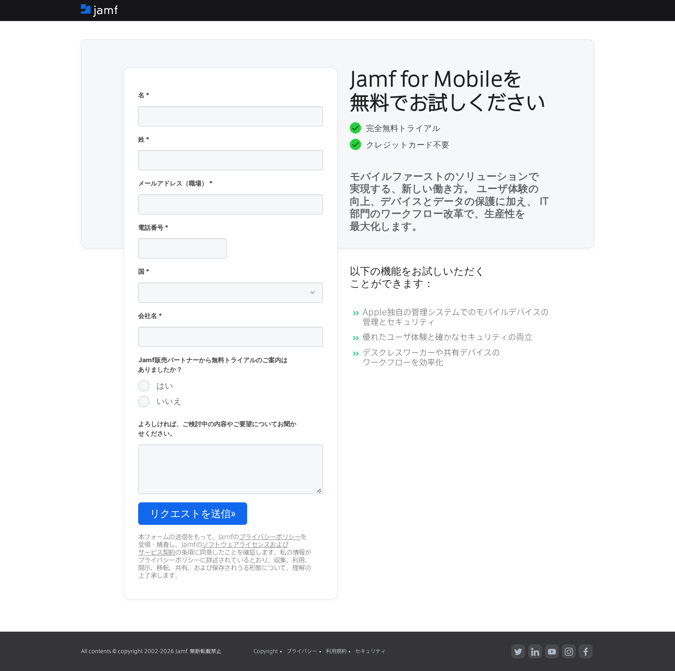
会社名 (150, 316)
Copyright (265, 651)
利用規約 (336, 651)
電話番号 (153, 228)
